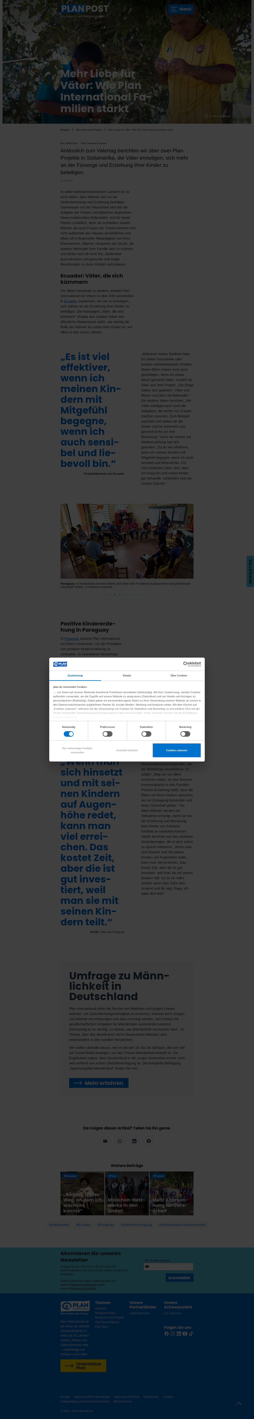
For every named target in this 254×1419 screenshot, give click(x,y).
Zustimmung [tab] (75, 675)
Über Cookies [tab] (179, 675)
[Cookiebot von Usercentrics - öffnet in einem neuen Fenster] (186, 664)
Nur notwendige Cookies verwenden (77, 750)
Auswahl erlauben (127, 750)
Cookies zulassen (176, 750)
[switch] (107, 734)
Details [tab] (127, 675)
